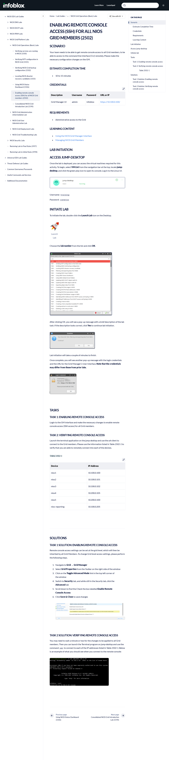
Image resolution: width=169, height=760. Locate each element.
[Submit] (124, 5)
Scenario (134, 22)
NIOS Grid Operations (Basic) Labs (25, 45)
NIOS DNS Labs (16, 22)
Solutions (134, 75)
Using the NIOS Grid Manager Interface (73, 136)
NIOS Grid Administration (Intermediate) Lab (22, 113)
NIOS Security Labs (17, 140)
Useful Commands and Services (19, 175)
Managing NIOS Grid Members (69, 140)
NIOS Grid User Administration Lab (19, 121)
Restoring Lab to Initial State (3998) (23, 152)
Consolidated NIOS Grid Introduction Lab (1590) (24, 105)
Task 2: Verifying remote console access (148, 66)
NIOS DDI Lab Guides (15, 16)
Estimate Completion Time (143, 27)
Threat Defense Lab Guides (17, 163)
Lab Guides (60, 16)
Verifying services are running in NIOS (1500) (26, 52)
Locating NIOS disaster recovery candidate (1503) (25, 77)
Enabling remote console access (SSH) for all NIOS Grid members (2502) (26, 95)
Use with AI (116, 16)
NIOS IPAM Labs (16, 34)
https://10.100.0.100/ (110, 102)
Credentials (137, 31)
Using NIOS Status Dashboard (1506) (22, 85)
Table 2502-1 (144, 70)
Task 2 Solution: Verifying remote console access (145, 87)
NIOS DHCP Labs (16, 28)
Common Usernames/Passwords (19, 169)
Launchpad (111, 5)
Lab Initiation (136, 44)
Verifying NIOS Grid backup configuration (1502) (25, 69)
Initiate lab (135, 53)
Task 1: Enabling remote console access (148, 62)
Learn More (99, 5)
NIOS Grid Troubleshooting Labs (24, 135)
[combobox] (140, 5)
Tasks (133, 57)
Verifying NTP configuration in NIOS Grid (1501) (26, 60)
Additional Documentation (17, 181)
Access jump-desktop (139, 49)
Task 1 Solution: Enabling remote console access (145, 80)
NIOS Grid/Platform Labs (19, 39)
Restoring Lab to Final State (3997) (23, 146)
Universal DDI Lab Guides (17, 158)
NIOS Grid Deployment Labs (23, 129)
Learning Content (139, 40)
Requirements (138, 35)
